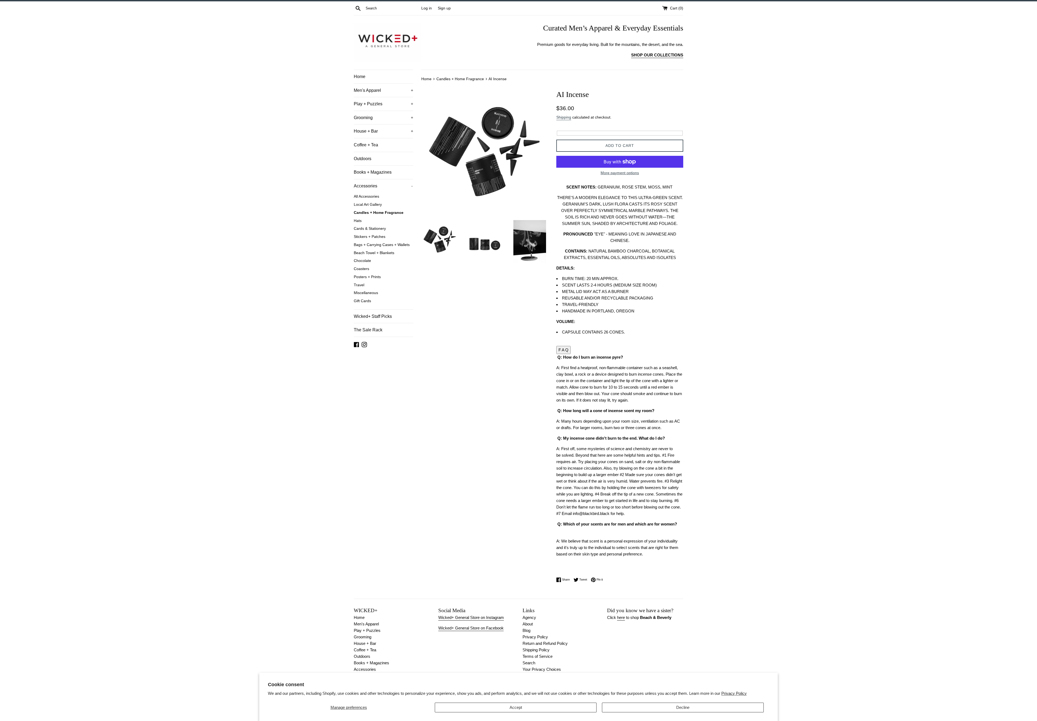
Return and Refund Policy (545, 643)
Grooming (383, 117)
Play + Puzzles (383, 104)
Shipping (563, 117)
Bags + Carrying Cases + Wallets (382, 245)
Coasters (361, 269)
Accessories (383, 186)
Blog (526, 630)
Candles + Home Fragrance (378, 213)
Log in (426, 8)
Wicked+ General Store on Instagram (471, 617)
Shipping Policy (536, 650)
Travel (359, 285)
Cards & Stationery (370, 229)
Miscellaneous (366, 293)
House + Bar (383, 131)
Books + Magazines (373, 172)
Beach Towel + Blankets (374, 253)
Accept (516, 707)
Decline (682, 707)
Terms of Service (538, 656)
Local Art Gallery (368, 205)
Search (529, 663)
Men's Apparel (383, 90)
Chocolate (362, 261)
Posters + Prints (367, 277)
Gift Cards (362, 301)
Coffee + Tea (366, 145)
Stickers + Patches (369, 237)
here (621, 617)
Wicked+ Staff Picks (373, 316)
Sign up (444, 8)
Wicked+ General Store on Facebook (471, 628)
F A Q (563, 350)
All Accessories (366, 196)
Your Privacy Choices (542, 669)
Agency (529, 617)
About (528, 624)
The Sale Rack (368, 330)
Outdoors (362, 158)
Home (359, 76)
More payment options (620, 173)
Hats (358, 221)
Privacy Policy (734, 693)
